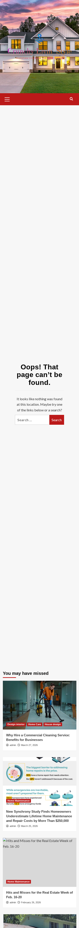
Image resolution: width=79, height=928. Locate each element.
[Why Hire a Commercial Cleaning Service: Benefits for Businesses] (39, 705)
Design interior (16, 724)
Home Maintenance (18, 800)
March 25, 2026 (29, 826)
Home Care (34, 724)
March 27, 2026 (29, 745)
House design (53, 724)
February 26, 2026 (31, 902)
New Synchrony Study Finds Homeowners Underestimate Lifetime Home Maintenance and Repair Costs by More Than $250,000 (39, 816)
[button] (7, 98)
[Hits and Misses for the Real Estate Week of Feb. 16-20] (39, 862)
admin (13, 745)
